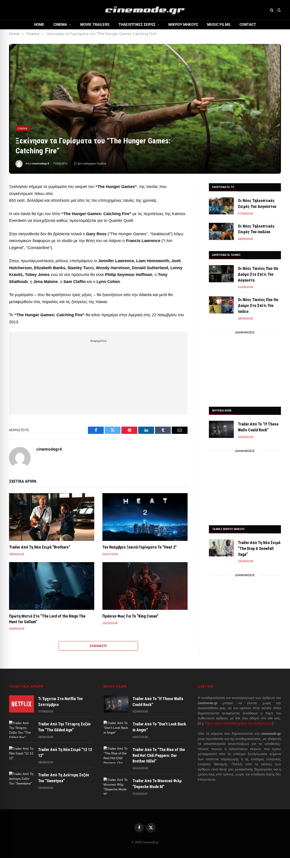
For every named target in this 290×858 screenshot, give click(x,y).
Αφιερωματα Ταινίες (226, 255)
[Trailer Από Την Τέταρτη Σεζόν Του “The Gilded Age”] (21, 729)
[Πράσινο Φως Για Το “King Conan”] (145, 586)
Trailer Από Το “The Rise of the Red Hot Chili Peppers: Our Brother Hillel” (159, 755)
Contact (247, 24)
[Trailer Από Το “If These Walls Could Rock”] (221, 429)
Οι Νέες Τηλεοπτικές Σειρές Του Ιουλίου (256, 229)
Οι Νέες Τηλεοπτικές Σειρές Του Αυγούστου (257, 203)
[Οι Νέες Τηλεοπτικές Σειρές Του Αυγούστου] (221, 205)
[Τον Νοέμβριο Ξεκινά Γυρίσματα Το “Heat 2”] (145, 517)
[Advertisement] (98, 375)
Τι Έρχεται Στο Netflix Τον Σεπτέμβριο (60, 701)
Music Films (218, 24)
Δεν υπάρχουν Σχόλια (92, 163)
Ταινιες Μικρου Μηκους (228, 529)
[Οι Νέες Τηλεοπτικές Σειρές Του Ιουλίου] (221, 231)
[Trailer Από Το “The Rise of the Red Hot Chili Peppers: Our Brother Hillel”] (116, 754)
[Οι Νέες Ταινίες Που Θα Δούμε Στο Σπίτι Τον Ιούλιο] (221, 305)
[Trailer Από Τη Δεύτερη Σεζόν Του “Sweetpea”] (21, 780)
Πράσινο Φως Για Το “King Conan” (130, 616)
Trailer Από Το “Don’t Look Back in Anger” (159, 727)
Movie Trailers (94, 24)
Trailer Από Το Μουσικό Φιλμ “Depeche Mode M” (157, 783)
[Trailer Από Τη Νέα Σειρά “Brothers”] (51, 517)
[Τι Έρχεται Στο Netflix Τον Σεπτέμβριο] (21, 704)
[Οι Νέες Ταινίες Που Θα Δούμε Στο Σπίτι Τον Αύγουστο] (221, 273)
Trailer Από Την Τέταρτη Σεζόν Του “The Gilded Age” (64, 727)
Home (39, 24)
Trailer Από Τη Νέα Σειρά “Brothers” (39, 547)
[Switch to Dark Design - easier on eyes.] (278, 10)
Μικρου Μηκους (183, 24)
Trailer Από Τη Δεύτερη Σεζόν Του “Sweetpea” (63, 777)
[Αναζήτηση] (271, 10)
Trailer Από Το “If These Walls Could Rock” (258, 427)
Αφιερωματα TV (223, 187)
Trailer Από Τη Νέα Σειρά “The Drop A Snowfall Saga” (259, 548)
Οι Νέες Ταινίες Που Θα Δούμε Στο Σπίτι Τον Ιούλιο (258, 305)
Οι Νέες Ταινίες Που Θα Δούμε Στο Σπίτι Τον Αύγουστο (258, 274)
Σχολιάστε (98, 646)
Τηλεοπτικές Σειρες (136, 24)
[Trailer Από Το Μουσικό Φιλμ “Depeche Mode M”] (116, 786)
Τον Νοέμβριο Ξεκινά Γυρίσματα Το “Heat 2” (139, 547)
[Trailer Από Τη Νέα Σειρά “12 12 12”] (21, 754)
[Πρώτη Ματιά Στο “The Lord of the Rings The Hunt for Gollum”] (51, 586)
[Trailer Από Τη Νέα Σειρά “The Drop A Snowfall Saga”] (221, 547)
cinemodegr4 (40, 163)
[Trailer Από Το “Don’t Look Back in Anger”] (116, 729)
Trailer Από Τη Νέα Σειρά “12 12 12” (65, 752)
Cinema (60, 24)
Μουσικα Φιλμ (221, 410)
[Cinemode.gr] (145, 10)
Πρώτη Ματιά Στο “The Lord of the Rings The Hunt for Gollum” (47, 619)
